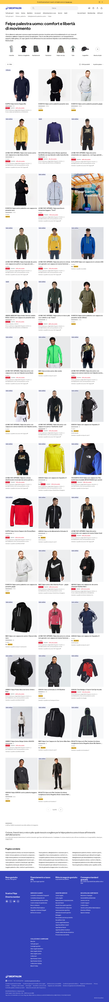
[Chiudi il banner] (102, 2)
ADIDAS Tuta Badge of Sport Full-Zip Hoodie (86, 689)
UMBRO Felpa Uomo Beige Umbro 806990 (19, 741)
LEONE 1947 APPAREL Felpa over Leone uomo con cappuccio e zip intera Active (20, 154)
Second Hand (81, 13)
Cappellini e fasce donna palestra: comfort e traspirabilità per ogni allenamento (63, 855)
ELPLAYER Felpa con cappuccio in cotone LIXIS (87, 262)
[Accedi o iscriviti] (97, 8)
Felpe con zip (61, 55)
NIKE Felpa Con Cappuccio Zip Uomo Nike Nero (54, 741)
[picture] (21, 85)
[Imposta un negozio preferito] (89, 8)
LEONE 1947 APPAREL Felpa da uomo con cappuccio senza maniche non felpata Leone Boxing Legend (87, 372)
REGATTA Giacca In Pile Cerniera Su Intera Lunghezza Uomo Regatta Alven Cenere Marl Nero (53, 794)
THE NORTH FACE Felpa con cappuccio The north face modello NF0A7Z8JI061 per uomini (86, 479)
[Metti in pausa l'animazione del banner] (99, 2)
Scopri (87, 208)
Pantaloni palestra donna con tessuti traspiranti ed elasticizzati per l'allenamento (30, 852)
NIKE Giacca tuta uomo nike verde (50, 371)
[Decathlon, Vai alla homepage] (13, 8)
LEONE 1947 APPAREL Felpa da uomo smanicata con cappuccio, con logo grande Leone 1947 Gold (86, 154)
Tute (73, 55)
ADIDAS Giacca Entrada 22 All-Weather (51, 689)
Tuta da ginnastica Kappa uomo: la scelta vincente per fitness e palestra (61, 867)
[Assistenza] (93, 8)
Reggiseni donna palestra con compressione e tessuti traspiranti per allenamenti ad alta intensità (69, 862)
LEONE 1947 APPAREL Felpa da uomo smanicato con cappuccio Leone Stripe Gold (86, 532)
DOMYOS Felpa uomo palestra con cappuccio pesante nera (21, 209)
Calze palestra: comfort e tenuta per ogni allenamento (22, 862)
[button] (30, 110)
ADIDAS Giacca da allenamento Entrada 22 (53, 531)
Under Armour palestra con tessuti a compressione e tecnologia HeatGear (28, 855)
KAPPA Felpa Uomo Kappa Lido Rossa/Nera (20, 531)
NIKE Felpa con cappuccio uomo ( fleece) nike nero (21, 637)
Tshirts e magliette (23, 55)
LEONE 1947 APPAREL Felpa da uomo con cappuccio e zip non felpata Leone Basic (19, 372)
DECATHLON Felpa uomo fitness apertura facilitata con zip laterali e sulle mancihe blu (53, 154)
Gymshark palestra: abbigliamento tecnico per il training (22, 860)
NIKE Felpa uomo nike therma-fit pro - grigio (53, 584)
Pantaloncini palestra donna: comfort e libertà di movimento (90, 860)
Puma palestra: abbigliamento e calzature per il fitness (55, 852)
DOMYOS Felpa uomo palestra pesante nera (53, 104)
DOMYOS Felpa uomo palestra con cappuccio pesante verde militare (87, 316)
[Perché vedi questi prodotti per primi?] (80, 64)
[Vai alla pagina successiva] (61, 810)
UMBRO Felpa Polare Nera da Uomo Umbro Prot (20, 690)
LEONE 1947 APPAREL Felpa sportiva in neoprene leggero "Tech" (51, 209)
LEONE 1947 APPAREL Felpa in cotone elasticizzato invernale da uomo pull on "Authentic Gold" (19, 479)
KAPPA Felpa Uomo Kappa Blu (15, 104)
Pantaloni (48, 55)
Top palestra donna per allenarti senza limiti (18, 865)
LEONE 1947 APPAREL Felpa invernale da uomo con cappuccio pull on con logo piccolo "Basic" (21, 263)
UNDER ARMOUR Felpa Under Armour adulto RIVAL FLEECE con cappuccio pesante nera (20, 316)
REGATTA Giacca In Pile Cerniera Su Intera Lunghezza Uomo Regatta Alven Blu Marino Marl (86, 742)
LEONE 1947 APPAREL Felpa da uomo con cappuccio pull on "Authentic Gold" (52, 425)
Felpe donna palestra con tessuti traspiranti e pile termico (23, 857)
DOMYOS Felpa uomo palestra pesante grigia (86, 104)
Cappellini (85, 55)
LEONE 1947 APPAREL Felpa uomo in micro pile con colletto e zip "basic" (54, 316)
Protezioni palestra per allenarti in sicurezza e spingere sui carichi (59, 865)
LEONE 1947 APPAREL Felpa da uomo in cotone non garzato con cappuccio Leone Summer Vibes (54, 263)
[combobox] (98, 64)
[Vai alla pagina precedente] (48, 810)
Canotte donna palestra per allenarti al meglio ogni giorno (90, 855)
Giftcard (100, 13)
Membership (91, 13)
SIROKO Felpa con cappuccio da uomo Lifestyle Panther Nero (84, 585)
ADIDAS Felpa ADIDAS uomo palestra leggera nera (21, 793)
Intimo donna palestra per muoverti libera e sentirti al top (56, 860)
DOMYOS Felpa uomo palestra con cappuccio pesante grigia (21, 585)
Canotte (11, 55)
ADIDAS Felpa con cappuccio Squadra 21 (85, 424)
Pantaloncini (36, 55)
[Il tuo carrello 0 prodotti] (101, 8)
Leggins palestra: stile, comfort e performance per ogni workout (25, 867)
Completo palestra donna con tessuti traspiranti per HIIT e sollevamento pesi (62, 857)
